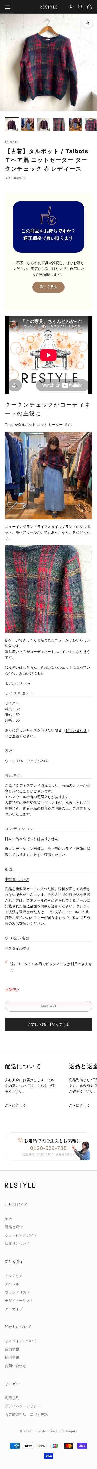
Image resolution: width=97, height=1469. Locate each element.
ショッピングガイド (21, 1235)
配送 (8, 1218)
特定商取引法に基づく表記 (26, 1414)
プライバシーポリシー (23, 1406)
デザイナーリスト (19, 1300)
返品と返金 (14, 1227)
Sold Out (48, 1006)
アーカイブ (14, 1309)
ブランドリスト (17, 1292)
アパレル (12, 1284)
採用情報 (12, 1357)
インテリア (14, 1276)
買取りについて (17, 1243)
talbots (12, 142)
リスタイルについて (21, 1341)
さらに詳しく (15, 1105)
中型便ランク (17, 879)
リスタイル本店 (17, 948)
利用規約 (12, 1398)
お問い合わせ (76, 730)
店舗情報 (12, 1349)
